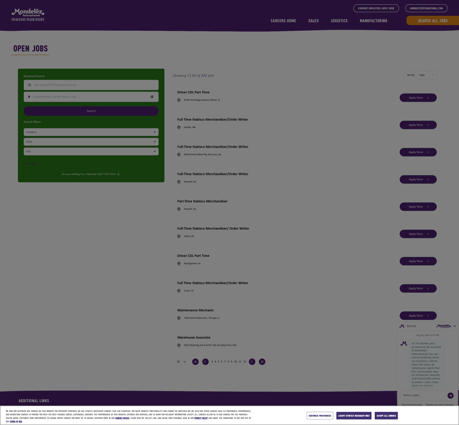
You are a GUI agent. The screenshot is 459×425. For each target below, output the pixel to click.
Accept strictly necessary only (354, 415)
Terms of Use (16, 421)
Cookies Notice (122, 418)
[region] (229, 415)
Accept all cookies (386, 415)
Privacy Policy (201, 418)
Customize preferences (320, 415)
